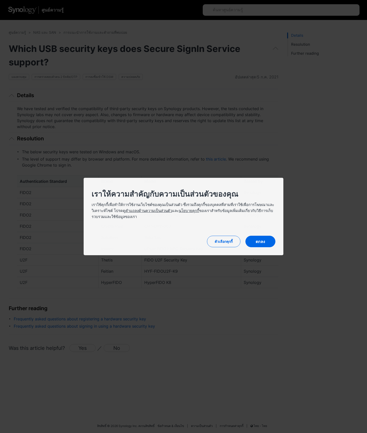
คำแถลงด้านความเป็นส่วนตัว (148, 210)
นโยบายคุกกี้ (189, 210)
